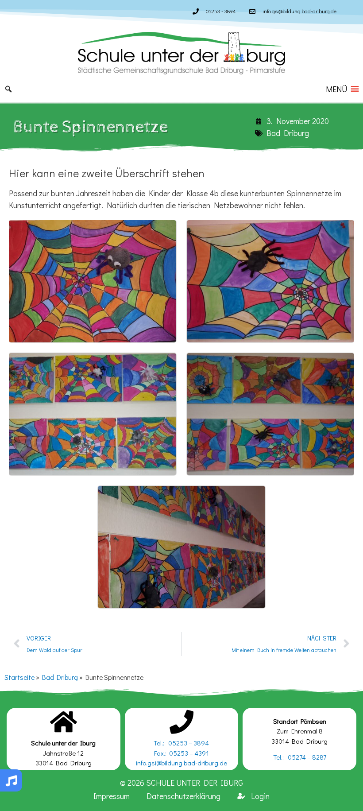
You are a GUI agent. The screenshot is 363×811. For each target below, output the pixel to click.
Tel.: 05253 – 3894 (181, 742)
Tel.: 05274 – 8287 (299, 757)
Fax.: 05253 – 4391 (181, 753)
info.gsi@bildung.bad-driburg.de (181, 762)
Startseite (19, 677)
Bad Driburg (287, 133)
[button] (336, 89)
